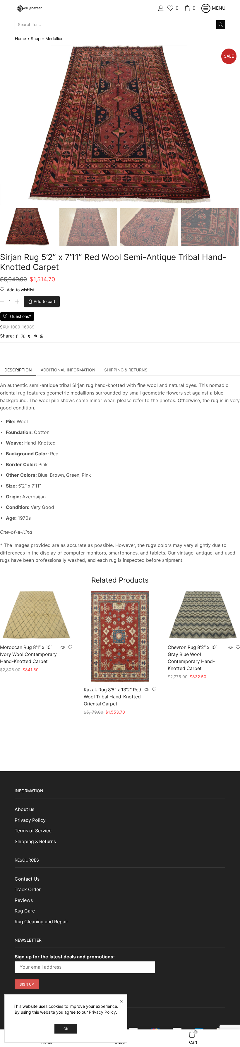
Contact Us (27, 879)
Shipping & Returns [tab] (126, 369)
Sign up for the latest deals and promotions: (65, 957)
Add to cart (44, 301)
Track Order (28, 889)
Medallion (54, 38)
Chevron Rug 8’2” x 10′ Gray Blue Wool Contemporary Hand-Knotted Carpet (192, 658)
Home (20, 38)
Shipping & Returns (35, 841)
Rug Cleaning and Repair (41, 921)
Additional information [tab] (68, 369)
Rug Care (25, 911)
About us (24, 809)
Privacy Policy (30, 820)
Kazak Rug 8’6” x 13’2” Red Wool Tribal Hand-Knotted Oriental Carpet (112, 697)
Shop (36, 38)
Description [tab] (18, 369)
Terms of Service (33, 831)
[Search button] (220, 24)
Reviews (24, 900)
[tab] (18, 370)
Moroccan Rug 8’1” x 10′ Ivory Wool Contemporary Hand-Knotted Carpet (28, 654)
